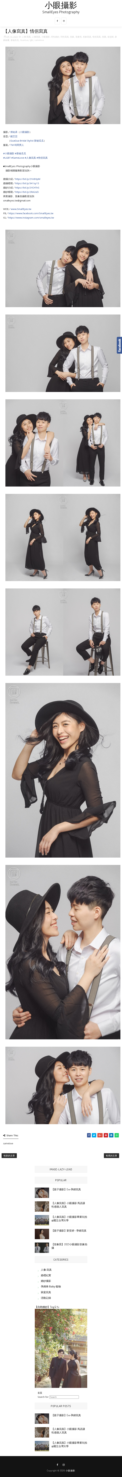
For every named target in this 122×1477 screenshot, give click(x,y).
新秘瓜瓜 (15, 40)
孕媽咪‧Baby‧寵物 (51, 1286)
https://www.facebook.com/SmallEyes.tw (30, 213)
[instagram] (63, 21)
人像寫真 (36, 36)
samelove (39, 40)
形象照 (78, 36)
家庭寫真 (46, 1292)
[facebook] (57, 21)
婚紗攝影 (46, 1281)
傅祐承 (13, 132)
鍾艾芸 (13, 136)
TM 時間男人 (17, 144)
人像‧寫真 (26, 36)
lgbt (31, 40)
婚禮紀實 (46, 1275)
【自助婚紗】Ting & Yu (47, 1306)
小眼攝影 (61, 5)
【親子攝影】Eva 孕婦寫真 (66, 1189)
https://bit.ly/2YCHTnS (27, 187)
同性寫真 (65, 36)
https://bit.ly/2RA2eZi (27, 191)
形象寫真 (87, 36)
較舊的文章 (111, 1155)
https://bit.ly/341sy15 (27, 183)
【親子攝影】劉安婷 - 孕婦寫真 (68, 1230)
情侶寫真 (96, 36)
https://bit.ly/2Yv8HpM (27, 178)
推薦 (104, 36)
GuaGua (24, 40)
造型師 (110, 36)
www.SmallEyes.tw (21, 209)
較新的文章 (9, 1155)
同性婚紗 (55, 36)
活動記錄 (46, 1298)
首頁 (40, 1392)
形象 (72, 36)
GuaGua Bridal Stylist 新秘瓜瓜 (27, 140)
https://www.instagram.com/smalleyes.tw (31, 217)
